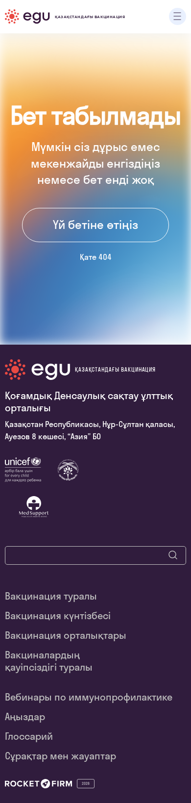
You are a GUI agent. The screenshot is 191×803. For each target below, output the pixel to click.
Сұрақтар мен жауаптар (60, 756)
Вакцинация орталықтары (65, 635)
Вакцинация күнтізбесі (58, 615)
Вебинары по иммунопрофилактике (88, 697)
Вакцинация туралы (51, 596)
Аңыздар (25, 716)
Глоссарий (29, 736)
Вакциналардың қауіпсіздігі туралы (49, 661)
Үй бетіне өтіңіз (95, 224)
